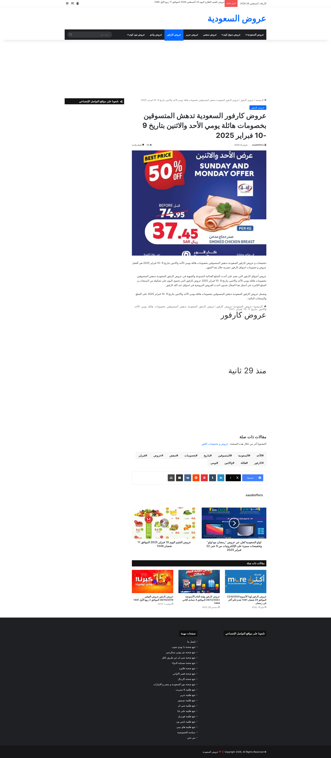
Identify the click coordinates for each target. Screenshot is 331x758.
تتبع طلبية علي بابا (186, 711)
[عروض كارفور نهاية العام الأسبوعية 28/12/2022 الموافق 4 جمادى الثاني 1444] (199, 581)
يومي (213, 463)
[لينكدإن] (220, 477)
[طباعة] (171, 477)
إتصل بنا (191, 641)
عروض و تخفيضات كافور (215, 443)
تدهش (172, 455)
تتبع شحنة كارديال (186, 679)
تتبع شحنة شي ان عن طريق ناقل (178, 657)
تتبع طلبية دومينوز (186, 700)
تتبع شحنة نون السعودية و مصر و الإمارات (174, 684)
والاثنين (228, 463)
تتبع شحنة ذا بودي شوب (183, 647)
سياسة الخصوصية (186, 732)
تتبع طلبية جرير (187, 695)
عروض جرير (192, 34)
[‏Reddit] (196, 477)
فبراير (142, 455)
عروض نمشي (210, 34)
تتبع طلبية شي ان (186, 705)
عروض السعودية (255, 34)
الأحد (259, 455)
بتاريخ (207, 455)
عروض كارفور (174, 34)
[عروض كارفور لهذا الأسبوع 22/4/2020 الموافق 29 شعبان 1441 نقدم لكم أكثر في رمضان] (245, 581)
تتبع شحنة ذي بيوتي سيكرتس (180, 652)
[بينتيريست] (204, 477)
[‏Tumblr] (212, 477)
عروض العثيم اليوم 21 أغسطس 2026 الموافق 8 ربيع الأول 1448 (193, 2)
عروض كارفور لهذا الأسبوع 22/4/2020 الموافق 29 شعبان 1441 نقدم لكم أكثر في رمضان (246, 599)
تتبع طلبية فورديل (186, 716)
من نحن (191, 737)
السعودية (243, 455)
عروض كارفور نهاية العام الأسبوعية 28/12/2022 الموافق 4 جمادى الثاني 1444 (201, 599)
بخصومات (190, 455)
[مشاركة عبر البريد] (179, 477)
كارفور (258, 463)
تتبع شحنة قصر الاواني (184, 673)
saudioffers (258, 145)
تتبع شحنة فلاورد (187, 668)
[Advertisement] (165, 69)
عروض (157, 455)
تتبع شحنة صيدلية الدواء (183, 663)
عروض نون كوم (137, 34)
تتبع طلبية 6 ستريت (185, 689)
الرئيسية (260, 100)
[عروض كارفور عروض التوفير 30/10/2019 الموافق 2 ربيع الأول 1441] (152, 581)
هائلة (243, 463)
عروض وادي (156, 34)
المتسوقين (224, 455)
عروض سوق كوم (231, 34)
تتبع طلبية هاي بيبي (186, 727)
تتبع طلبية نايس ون (185, 721)
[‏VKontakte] (187, 477)
